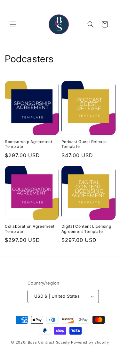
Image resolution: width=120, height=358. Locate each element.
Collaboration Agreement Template (30, 229)
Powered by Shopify (90, 342)
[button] (13, 24)
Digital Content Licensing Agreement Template (86, 229)
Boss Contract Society (49, 342)
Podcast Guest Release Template (84, 144)
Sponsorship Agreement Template (28, 144)
